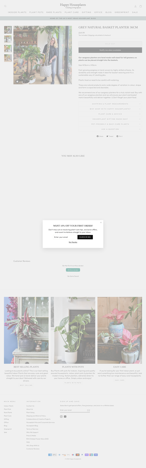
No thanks (73, 242)
